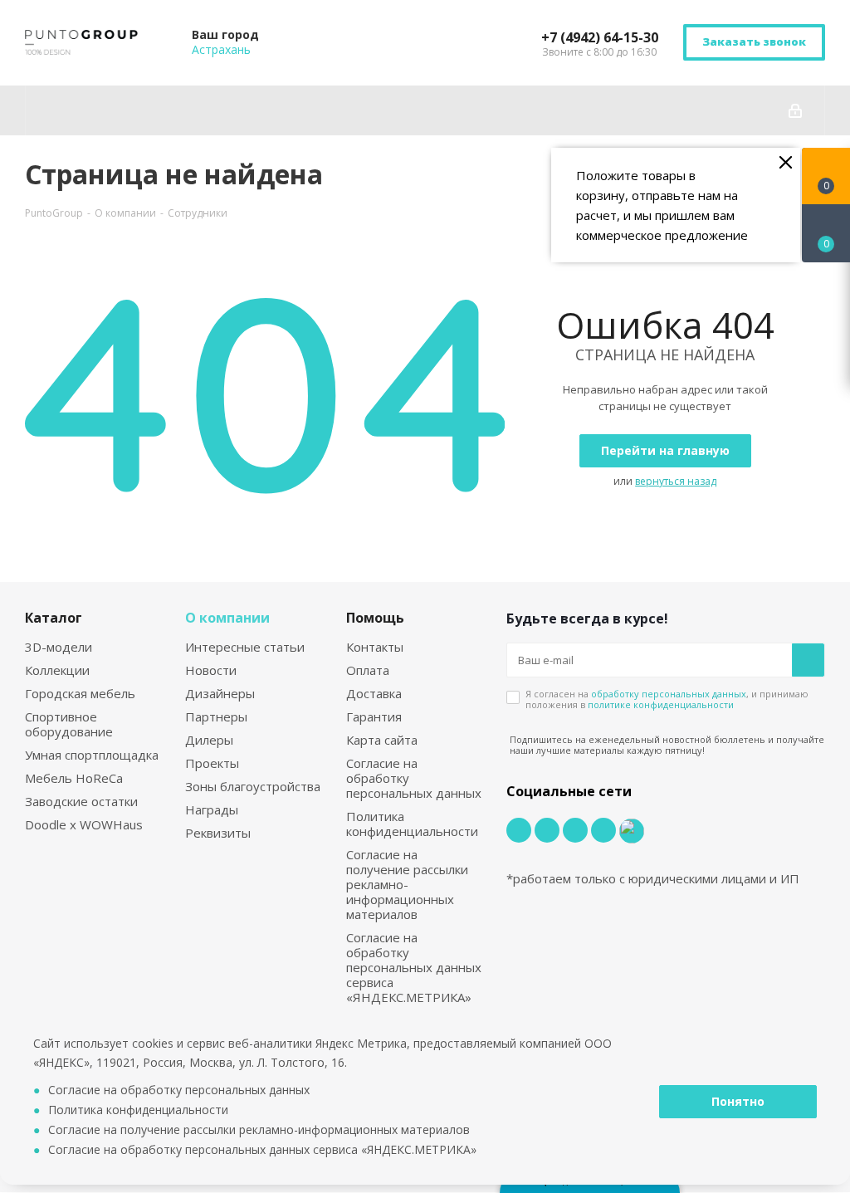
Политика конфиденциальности (412, 823)
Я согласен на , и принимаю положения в (666, 699)
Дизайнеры (220, 693)
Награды (211, 809)
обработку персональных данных (668, 693)
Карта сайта (382, 739)
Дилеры (209, 739)
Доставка (374, 693)
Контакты (374, 646)
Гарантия (374, 716)
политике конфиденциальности (661, 704)
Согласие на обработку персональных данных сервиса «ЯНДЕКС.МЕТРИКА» (413, 967)
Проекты (212, 763)
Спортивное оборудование (69, 724)
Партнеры (216, 716)
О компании (227, 618)
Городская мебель (80, 693)
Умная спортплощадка (92, 754)
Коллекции (57, 670)
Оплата (367, 670)
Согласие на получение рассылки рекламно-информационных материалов (407, 884)
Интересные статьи (245, 646)
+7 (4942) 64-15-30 (599, 37)
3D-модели (58, 646)
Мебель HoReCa (74, 778)
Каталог (53, 618)
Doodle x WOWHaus (84, 824)
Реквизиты (218, 832)
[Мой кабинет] (795, 110)
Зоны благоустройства (252, 786)
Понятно (738, 1101)
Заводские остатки (81, 801)
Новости (211, 670)
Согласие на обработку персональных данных (179, 1090)
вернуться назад (675, 481)
